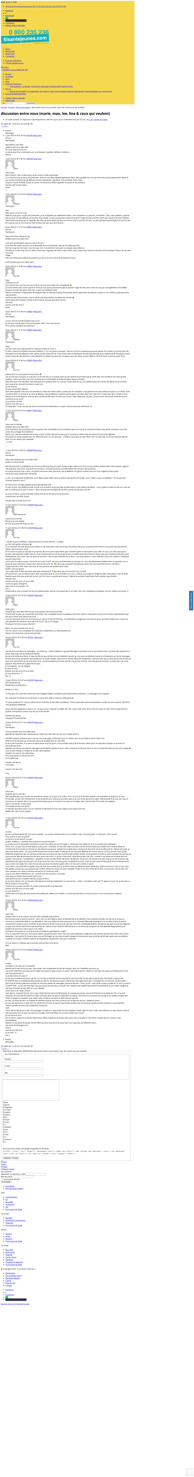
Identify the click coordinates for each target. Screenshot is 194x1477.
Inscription (9, 1186)
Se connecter (6, 1182)
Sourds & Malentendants (15, 94)
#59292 (31, 680)
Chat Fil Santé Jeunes (191, 600)
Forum (8, 89)
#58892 (29, 330)
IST (6, 1199)
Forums (11, 107)
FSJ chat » (5, 67)
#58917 (29, 410)
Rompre (8, 1239)
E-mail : (7, 1066)
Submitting (7, 1158)
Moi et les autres (23, 107)
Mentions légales (12, 1278)
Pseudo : (8, 1059)
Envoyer (15, 1158)
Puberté (8, 1255)
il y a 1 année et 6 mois (97, 119)
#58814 (29, 227)
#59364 (31, 900)
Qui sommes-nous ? (13, 1275)
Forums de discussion (14, 63)
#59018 (31, 528)
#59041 (31, 595)
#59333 (31, 818)
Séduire (8, 1234)
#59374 (31, 949)
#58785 (29, 135)
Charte (8, 1280)
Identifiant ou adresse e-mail (13, 1174)
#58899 (29, 360)
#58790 (29, 159)
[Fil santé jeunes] (14, 70)
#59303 (31, 777)
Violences (9, 1223)
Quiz (7, 79)
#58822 (29, 266)
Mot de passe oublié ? (14, 1188)
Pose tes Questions (13, 84)
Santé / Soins (10, 1257)
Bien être (9, 1250)
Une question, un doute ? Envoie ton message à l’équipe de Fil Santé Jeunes (41, 86)
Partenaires (10, 1273)
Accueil (8, 74)
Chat (7, 81)
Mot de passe (6, 1176)
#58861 (29, 311)
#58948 (29, 450)
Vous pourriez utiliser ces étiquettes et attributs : (26, 1148)
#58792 (29, 194)
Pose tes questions (13, 60)
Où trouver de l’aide (13, 1209)
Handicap (9, 1259)
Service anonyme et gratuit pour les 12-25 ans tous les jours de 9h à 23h (35, 6)
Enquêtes (9, 76)
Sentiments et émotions (15, 1220)
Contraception (11, 1197)
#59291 (31, 637)
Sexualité (9, 1202)
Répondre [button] (37, 135)
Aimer (7, 1236)
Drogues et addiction (14, 1262)
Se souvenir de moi (12, 1179)
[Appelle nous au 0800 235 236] (25, 44)
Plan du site (10, 1283)
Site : (6, 1072)
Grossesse (9, 1204)
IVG (6, 1207)
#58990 (31, 505)
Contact (8, 1285)
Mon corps (9, 1252)
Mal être (8, 1218)
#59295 (31, 722)
